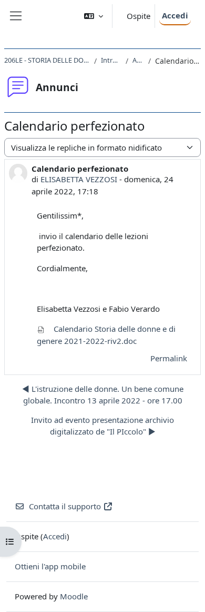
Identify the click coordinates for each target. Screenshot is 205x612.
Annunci (138, 60)
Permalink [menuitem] (168, 358)
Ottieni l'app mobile (50, 566)
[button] (93, 16)
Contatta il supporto (65, 506)
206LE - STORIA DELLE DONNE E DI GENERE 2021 (47, 60)
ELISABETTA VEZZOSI (78, 179)
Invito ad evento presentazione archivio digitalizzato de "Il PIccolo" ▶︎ (102, 425)
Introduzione (111, 60)
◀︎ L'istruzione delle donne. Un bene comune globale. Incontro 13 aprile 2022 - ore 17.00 (102, 394)
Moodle (74, 596)
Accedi (175, 15)
